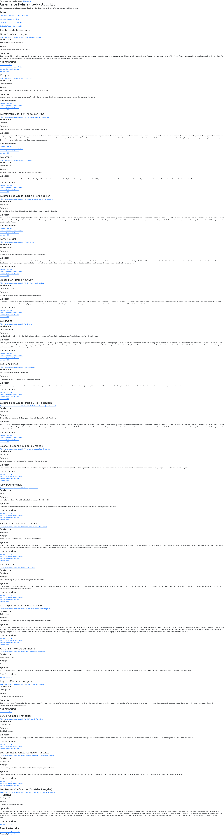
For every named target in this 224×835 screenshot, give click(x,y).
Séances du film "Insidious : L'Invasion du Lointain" (30, 527)
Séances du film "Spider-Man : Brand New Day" (29, 283)
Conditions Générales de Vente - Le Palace (14, 16)
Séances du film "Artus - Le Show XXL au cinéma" (29, 652)
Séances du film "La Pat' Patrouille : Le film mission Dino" (32, 117)
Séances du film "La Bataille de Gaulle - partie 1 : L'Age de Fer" (33, 199)
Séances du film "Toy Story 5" (23, 160)
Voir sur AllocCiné (6, 65)
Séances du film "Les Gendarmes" (24, 367)
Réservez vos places (6, 37)
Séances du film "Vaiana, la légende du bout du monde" (31, 449)
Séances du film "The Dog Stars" (24, 568)
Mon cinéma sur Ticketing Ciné (10, 832)
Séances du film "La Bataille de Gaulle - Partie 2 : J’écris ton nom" (34, 406)
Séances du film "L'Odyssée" (22, 78)
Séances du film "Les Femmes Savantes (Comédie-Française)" (33, 756)
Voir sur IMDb (4, 71)
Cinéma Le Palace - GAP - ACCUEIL (11, 23)
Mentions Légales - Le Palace (9, 19)
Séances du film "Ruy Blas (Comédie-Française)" (29, 684)
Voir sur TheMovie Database (9, 69)
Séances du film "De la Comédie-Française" (27, 37)
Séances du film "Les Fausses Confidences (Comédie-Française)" (34, 792)
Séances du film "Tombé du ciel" (24, 242)
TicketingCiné (27, 1)
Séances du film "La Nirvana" (22, 324)
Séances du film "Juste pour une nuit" (25, 488)
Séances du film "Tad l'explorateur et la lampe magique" (31, 609)
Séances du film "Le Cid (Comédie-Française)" (28, 719)
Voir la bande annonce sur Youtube (11, 67)
